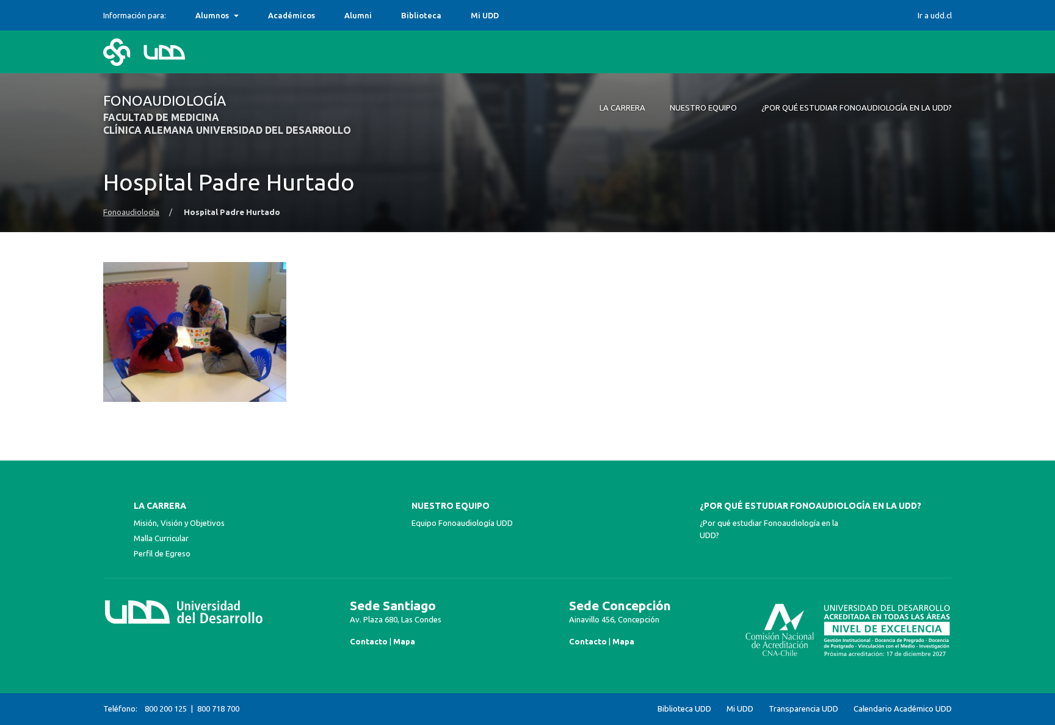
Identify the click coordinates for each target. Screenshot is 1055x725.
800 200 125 (166, 708)
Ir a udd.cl (935, 15)
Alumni (358, 15)
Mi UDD (485, 15)
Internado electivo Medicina (250, 15)
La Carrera (160, 506)
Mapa (404, 641)
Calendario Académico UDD (903, 708)
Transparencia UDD (803, 708)
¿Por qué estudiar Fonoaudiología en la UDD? (810, 506)
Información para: (134, 15)
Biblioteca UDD (684, 708)
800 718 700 (218, 708)
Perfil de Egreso (162, 553)
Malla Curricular (161, 538)
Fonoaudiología (131, 212)
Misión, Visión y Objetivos (179, 523)
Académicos (291, 15)
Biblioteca (421, 15)
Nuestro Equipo (450, 506)
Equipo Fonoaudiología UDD (462, 523)
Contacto (369, 641)
